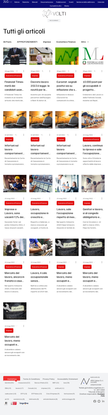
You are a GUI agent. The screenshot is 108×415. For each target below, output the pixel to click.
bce (67, 383)
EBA (9, 388)
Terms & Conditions (31, 379)
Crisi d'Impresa (53, 393)
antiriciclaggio (69, 399)
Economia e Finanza (66, 41)
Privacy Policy (49, 379)
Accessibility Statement (67, 379)
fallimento (34, 399)
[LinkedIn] (103, 401)
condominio (20, 399)
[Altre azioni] (24, 71)
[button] (17, 2)
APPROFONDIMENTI (27, 41)
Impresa (47, 41)
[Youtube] (99, 401)
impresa (46, 388)
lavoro (20, 388)
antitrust (60, 388)
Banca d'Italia (42, 383)
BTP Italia (37, 393)
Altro (83, 41)
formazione (70, 393)
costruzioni (11, 393)
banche (10, 383)
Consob (33, 388)
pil (8, 399)
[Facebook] (94, 401)
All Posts (7, 41)
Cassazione (25, 383)
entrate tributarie (51, 399)
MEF (57, 383)
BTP (25, 393)
